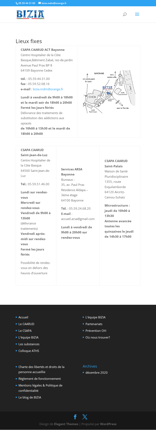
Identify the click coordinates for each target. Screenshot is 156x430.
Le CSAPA (24, 331)
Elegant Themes (66, 424)
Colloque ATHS (28, 351)
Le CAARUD (26, 324)
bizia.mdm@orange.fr (48, 89)
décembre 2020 (97, 372)
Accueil (23, 317)
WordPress (108, 424)
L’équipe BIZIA (28, 337)
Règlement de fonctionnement (39, 379)
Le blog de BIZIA (29, 397)
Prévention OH (96, 331)
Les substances (28, 344)
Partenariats (94, 324)
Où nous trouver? (98, 337)
